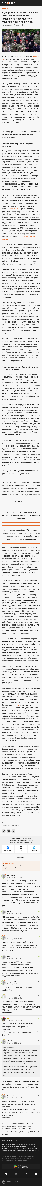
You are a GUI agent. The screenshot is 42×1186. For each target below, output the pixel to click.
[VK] (26, 1174)
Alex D (9, 1041)
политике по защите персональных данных (14, 1160)
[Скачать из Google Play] (21, 1166)
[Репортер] (8, 3)
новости (15, 705)
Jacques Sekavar (13, 982)
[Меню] (38, 3)
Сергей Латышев (13, 1096)
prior (9, 1018)
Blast (9, 911)
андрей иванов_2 (13, 996)
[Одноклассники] (16, 1174)
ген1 (8, 937)
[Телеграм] (6, 1174)
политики (14, 209)
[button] (34, 3)
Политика (6, 9)
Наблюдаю (11, 875)
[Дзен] (36, 1174)
